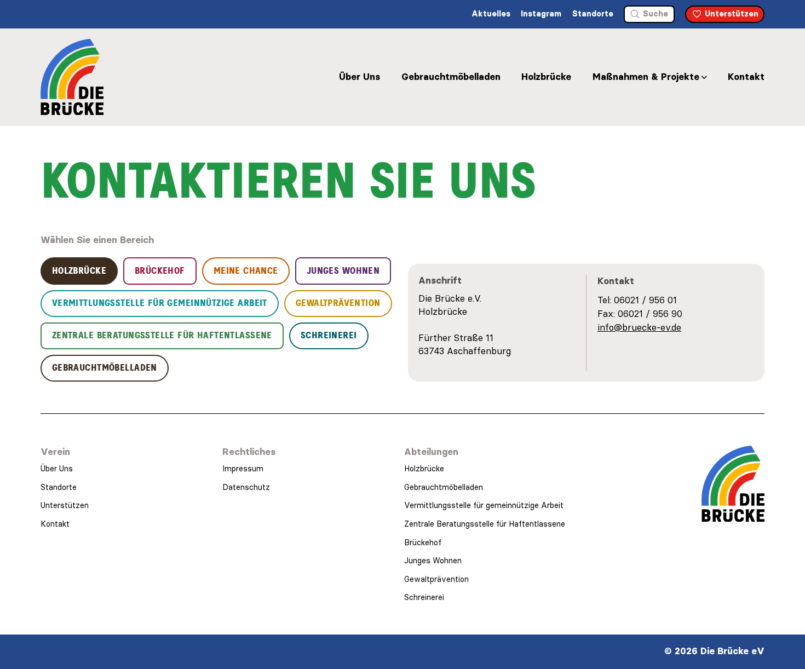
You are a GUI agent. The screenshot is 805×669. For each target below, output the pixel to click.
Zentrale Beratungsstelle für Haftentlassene (484, 524)
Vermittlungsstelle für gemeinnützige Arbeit (484, 505)
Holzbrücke (546, 76)
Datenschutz (246, 487)
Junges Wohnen (433, 561)
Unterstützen (65, 505)
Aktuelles (491, 14)
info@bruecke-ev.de (639, 327)
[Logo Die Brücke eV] (72, 77)
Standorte (592, 14)
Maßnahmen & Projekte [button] (646, 76)
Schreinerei (424, 597)
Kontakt (746, 76)
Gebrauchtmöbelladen (451, 76)
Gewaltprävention (436, 579)
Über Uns (359, 76)
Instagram (541, 14)
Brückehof (422, 542)
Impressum (242, 469)
